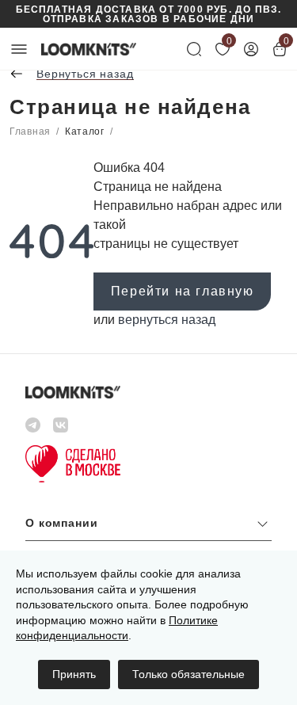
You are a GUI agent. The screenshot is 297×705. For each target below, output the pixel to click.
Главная (30, 131)
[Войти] (251, 49)
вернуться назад (166, 319)
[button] (148, 527)
